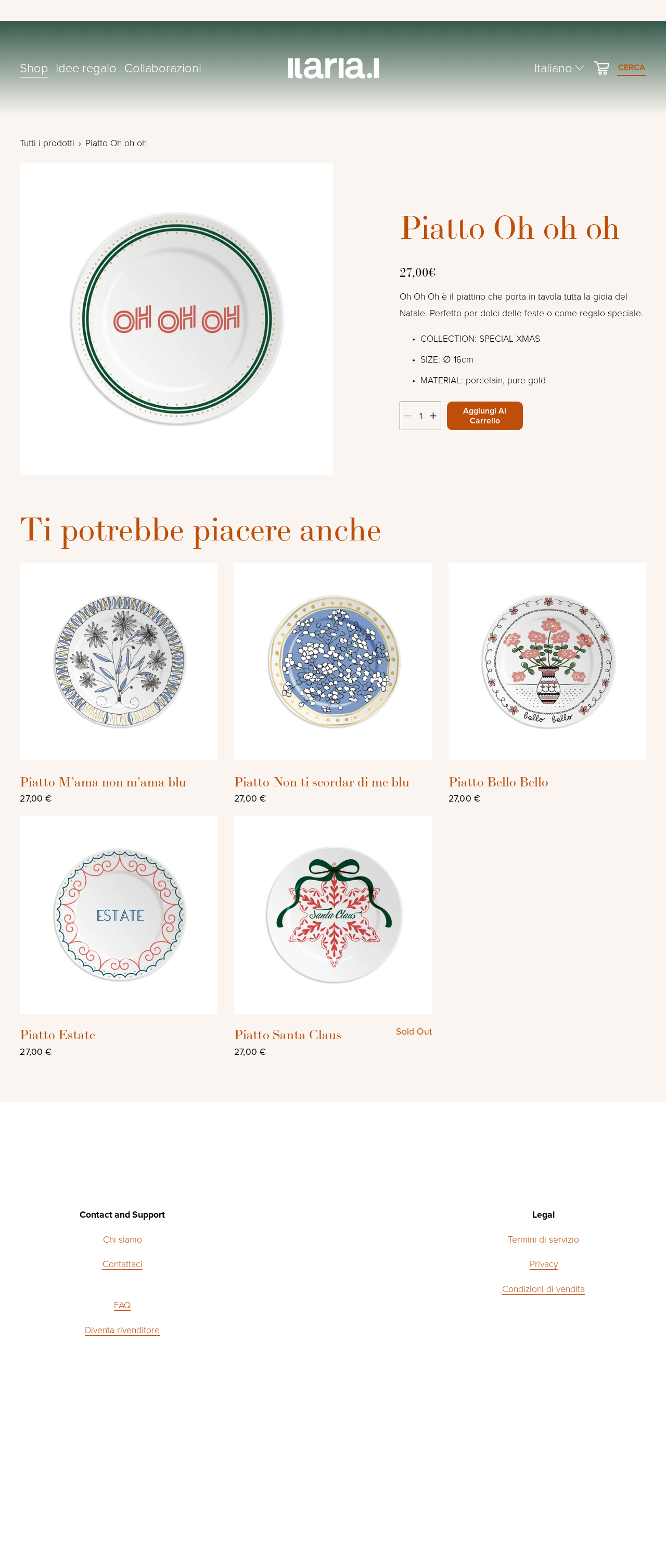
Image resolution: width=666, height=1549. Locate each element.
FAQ (122, 1304)
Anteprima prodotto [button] (119, 661)
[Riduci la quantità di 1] (407, 415)
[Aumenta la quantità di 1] (433, 415)
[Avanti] (310, 319)
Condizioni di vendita (543, 1288)
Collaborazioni (162, 67)
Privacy (544, 1263)
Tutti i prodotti (47, 142)
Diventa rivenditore (122, 1329)
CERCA (631, 67)
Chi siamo (122, 1239)
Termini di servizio (543, 1239)
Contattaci (123, 1263)
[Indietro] (43, 319)
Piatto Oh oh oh (116, 142)
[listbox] (560, 68)
